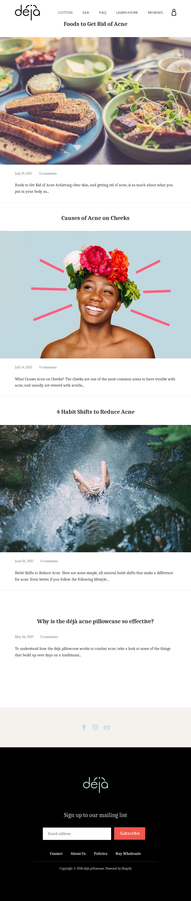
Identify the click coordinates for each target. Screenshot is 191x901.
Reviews (155, 12)
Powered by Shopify (118, 868)
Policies (100, 853)
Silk (85, 12)
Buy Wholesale (128, 853)
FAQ (102, 12)
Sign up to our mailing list (95, 815)
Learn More (127, 12)
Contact (56, 853)
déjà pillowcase (94, 868)
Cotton (65, 12)
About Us (78, 853)
